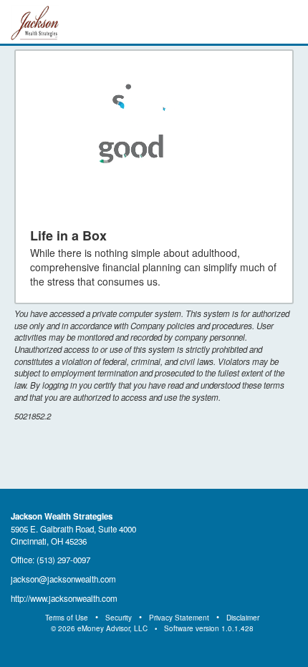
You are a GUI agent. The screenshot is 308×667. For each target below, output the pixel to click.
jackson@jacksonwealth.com (63, 579)
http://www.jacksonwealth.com (64, 598)
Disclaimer (242, 618)
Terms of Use (66, 618)
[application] (154, 139)
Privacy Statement (179, 618)
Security (118, 618)
